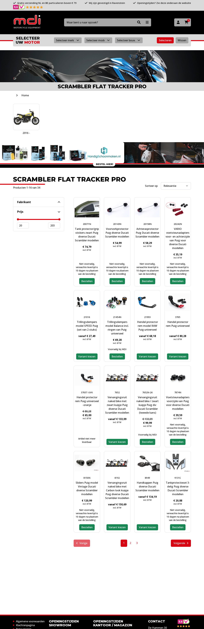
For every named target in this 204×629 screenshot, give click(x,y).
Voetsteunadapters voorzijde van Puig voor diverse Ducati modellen (177, 403)
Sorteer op (151, 186)
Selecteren (165, 40)
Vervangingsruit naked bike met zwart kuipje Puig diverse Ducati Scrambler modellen (117, 405)
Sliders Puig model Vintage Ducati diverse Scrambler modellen (87, 488)
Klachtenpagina (25, 625)
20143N (117, 223)
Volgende (180, 543)
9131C (178, 477)
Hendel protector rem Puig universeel (178, 324)
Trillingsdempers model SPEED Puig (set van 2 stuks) (87, 325)
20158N (147, 223)
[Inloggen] (178, 22)
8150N (87, 477)
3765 (177, 317)
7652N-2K (147, 392)
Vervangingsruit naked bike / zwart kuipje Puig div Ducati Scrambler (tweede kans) (147, 405)
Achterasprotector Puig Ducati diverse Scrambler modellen (147, 232)
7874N (177, 392)
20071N (87, 223)
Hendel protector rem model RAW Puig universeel (147, 325)
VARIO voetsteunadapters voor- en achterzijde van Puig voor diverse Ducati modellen (178, 238)
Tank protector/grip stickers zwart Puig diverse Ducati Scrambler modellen (87, 234)
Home (25, 95)
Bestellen (87, 281)
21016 (87, 317)
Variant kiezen (86, 356)
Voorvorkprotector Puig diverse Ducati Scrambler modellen (117, 232)
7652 (117, 392)
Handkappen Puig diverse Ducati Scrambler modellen (147, 486)
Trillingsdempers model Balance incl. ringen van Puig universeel (117, 327)
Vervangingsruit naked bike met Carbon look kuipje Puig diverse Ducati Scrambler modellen (117, 490)
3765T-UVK (87, 392)
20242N (178, 223)
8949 (147, 477)
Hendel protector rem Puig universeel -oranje (87, 401)
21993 (147, 317)
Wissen (182, 40)
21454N (117, 317)
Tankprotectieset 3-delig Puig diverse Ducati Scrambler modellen (178, 488)
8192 (117, 477)
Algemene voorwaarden (30, 621)
